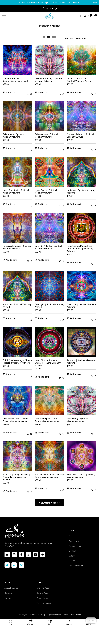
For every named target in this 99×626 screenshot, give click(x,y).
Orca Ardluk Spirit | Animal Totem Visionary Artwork (15, 420)
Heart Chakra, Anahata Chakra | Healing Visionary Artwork (48, 363)
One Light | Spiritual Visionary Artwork (49, 305)
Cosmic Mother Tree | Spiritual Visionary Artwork (80, 79)
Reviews (8, 593)
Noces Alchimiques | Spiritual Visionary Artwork (17, 247)
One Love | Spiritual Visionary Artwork (81, 305)
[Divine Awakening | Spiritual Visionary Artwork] (49, 61)
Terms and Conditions (72, 614)
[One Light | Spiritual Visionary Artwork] (49, 287)
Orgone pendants (76, 541)
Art (70, 536)
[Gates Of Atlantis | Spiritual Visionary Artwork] (49, 229)
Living (71, 556)
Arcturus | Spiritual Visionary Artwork (81, 361)
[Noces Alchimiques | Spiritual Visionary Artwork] (17, 229)
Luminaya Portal (75, 565)
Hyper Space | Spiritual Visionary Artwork (46, 191)
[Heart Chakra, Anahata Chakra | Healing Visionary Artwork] (49, 343)
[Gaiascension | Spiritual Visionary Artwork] (49, 117)
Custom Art (73, 560)
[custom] (7, 554)
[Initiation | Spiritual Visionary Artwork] (81, 173)
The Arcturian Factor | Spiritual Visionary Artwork (15, 79)
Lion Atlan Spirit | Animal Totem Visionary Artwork (47, 420)
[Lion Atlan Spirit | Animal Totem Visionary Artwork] (49, 401)
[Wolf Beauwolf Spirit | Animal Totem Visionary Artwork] (49, 457)
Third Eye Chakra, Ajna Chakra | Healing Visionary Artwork (17, 361)
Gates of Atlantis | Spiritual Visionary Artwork (80, 135)
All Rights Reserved (53, 614)
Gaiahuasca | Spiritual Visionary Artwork (13, 135)
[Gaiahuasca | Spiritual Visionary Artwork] (17, 117)
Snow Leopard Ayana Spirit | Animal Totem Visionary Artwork (16, 477)
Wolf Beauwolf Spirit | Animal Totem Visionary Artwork (49, 475)
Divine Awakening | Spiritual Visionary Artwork (48, 79)
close (5, 3)
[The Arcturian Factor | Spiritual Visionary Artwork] (17, 61)
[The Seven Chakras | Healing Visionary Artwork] (81, 457)
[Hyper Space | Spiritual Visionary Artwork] (49, 173)
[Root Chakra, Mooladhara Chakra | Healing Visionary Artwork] (81, 229)
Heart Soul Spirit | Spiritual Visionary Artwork (16, 191)
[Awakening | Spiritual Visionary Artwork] (81, 401)
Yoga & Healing (75, 546)
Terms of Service (44, 603)
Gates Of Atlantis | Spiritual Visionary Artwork (48, 247)
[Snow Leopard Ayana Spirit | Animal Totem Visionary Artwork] (17, 457)
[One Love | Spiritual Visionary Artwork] (81, 287)
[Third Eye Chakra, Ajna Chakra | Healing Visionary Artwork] (17, 343)
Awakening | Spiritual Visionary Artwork (77, 420)
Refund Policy (42, 593)
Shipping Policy (43, 588)
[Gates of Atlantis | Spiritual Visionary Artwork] (81, 117)
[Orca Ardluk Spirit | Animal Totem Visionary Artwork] (17, 401)
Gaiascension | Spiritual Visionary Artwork (46, 135)
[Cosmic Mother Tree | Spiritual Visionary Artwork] (81, 61)
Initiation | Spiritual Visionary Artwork (81, 191)
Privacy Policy (42, 598)
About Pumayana (12, 588)
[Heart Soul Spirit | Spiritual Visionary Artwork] (17, 173)
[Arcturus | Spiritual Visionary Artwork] (81, 343)
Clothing (72, 551)
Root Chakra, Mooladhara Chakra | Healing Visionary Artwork (80, 248)
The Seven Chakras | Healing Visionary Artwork (81, 475)
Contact (8, 598)
